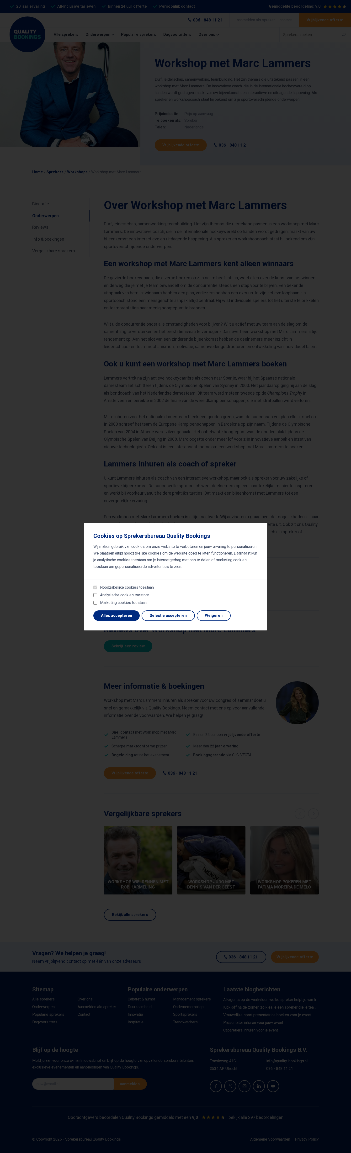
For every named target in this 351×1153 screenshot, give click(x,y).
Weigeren (214, 615)
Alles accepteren (116, 615)
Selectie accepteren (168, 615)
